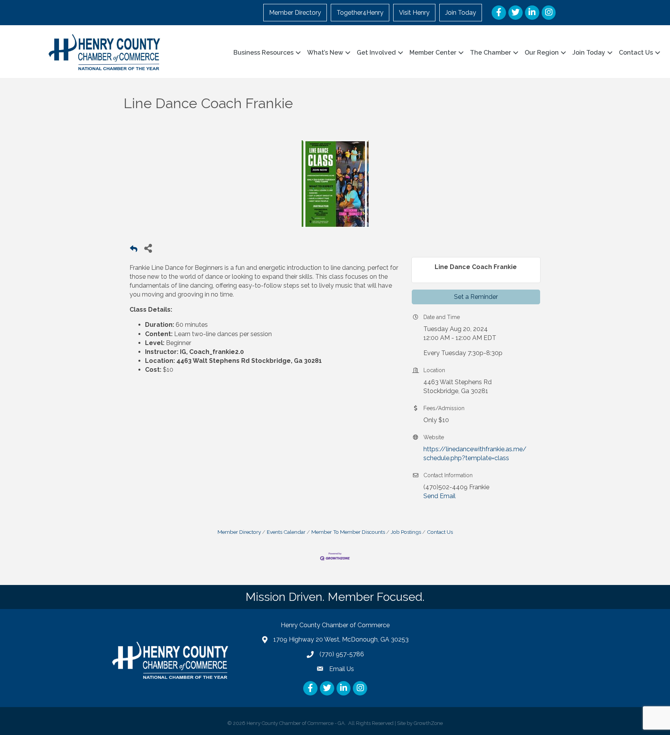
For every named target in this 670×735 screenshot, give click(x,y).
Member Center (432, 52)
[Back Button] (133, 250)
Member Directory (295, 12)
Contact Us (636, 52)
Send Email (439, 496)
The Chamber (490, 52)
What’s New (325, 52)
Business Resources (263, 52)
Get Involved (376, 52)
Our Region (542, 52)
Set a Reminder (476, 296)
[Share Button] (148, 248)
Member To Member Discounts (348, 532)
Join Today (460, 12)
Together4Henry (360, 12)
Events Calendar (286, 532)
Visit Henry (414, 12)
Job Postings (406, 532)
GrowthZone (428, 723)
